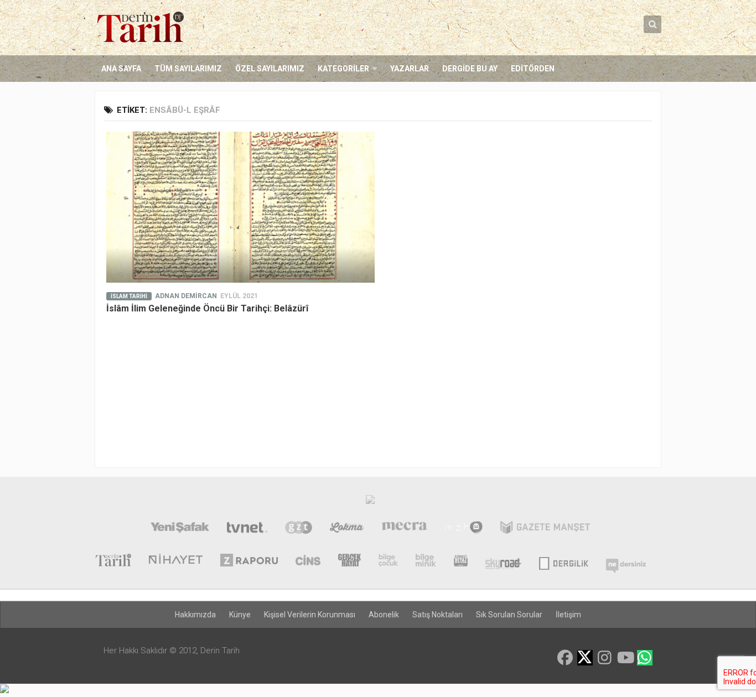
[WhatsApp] (645, 657)
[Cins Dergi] (308, 561)
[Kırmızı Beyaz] (461, 561)
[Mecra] (404, 529)
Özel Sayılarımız (269, 68)
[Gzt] (298, 529)
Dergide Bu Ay (470, 68)
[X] (585, 659)
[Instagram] (605, 657)
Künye (240, 614)
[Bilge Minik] (426, 561)
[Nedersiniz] (626, 561)
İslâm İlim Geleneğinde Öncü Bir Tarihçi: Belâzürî (207, 308)
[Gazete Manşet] (545, 529)
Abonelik (384, 614)
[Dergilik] (563, 561)
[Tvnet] (247, 529)
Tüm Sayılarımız (188, 68)
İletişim (568, 614)
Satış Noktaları (437, 614)
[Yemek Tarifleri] (347, 529)
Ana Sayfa (121, 68)
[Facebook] (565, 657)
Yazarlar (409, 68)
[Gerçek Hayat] (349, 561)
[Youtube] (625, 657)
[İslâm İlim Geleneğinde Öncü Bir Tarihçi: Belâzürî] (240, 207)
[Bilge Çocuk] (388, 561)
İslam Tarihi (129, 296)
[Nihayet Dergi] (176, 561)
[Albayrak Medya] (370, 502)
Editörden (533, 68)
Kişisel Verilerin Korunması (309, 614)
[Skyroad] (503, 561)
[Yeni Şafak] (180, 529)
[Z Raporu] (249, 561)
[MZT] (463, 529)
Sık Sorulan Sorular (509, 614)
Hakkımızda (195, 614)
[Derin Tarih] (113, 561)
